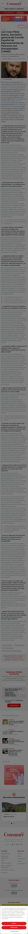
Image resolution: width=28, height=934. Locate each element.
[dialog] (14, 920)
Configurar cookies (14, 931)
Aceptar (14, 923)
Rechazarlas (14, 927)
